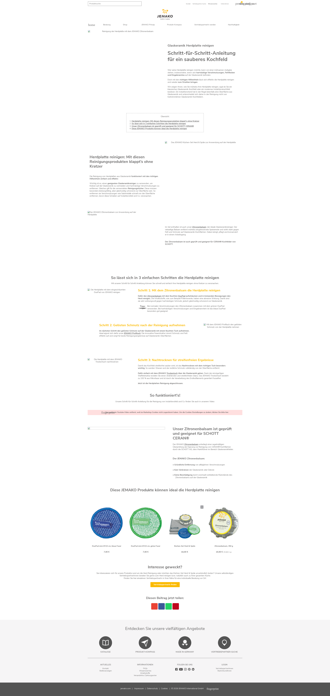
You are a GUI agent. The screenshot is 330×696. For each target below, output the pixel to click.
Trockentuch (172, 373)
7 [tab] (172, 557)
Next (244, 529)
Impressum (139, 688)
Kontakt (105, 668)
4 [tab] (165, 557)
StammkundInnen (224, 671)
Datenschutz (152, 688)
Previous (85, 529)
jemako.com (126, 688)
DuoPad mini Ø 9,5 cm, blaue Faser (106, 546)
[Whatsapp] (168, 606)
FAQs (145, 668)
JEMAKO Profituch (132, 333)
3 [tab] (162, 557)
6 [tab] (170, 557)
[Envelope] (154, 606)
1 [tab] (157, 557)
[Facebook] (161, 606)
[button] (165, 584)
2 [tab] (160, 557)
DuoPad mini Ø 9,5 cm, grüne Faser (145, 546)
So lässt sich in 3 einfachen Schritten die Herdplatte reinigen (159, 123)
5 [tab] (167, 557)
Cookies (164, 688)
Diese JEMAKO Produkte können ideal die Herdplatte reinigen (159, 128)
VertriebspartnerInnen (224, 668)
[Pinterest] (175, 606)
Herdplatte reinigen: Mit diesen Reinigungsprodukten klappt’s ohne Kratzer (165, 121)
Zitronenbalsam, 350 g (223, 546)
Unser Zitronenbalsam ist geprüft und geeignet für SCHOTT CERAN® (163, 126)
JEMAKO (162, 373)
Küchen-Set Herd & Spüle (184, 546)
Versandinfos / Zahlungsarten (145, 675)
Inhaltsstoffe (145, 673)
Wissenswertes (145, 671)
